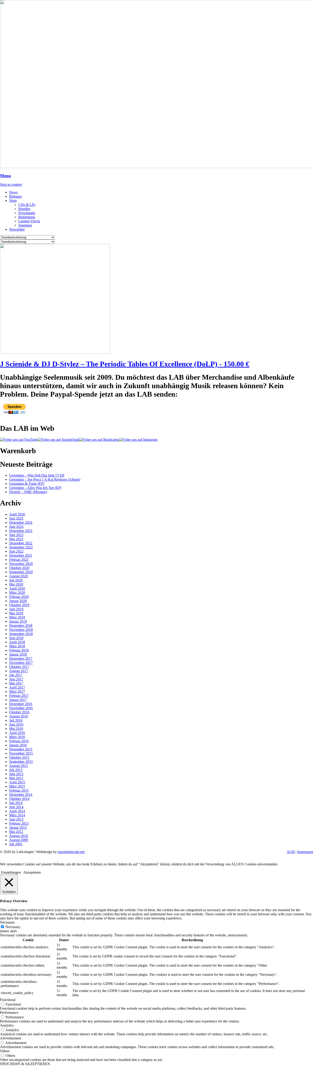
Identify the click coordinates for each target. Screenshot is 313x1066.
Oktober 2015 (19, 757)
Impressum (305, 852)
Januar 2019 (18, 621)
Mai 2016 (16, 729)
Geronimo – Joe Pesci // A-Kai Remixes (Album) (44, 479)
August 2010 (18, 836)
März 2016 (17, 737)
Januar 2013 (18, 827)
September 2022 (21, 547)
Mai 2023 (16, 539)
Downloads (26, 213)
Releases (15, 196)
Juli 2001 (15, 844)
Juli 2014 (15, 803)
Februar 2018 (19, 650)
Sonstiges (25, 225)
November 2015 (21, 753)
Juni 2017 (16, 679)
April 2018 (17, 642)
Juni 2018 (16, 638)
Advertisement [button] (10, 1038)
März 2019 (17, 617)
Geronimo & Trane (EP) (26, 483)
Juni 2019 (16, 609)
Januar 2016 (18, 745)
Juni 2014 (16, 807)
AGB (291, 852)
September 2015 (21, 761)
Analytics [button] (7, 1025)
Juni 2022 (16, 551)
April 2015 (17, 782)
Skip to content (11, 184)
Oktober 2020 (19, 568)
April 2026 (17, 514)
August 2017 (18, 671)
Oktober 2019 (19, 605)
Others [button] (5, 1051)
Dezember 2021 (20, 555)
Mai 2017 (16, 683)
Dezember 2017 (20, 658)
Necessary (12, 927)
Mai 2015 (16, 778)
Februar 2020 (19, 597)
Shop (13, 200)
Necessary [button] (7, 922)
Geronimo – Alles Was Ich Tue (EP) (35, 488)
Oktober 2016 (19, 712)
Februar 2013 (19, 823)
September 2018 (21, 634)
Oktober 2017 (19, 667)
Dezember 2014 (20, 794)
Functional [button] (7, 1000)
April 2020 (17, 588)
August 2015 (18, 766)
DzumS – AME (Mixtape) (28, 492)
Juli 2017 (15, 675)
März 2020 (17, 592)
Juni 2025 (16, 518)
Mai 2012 (16, 832)
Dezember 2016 (20, 704)
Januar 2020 (18, 601)
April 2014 (17, 811)
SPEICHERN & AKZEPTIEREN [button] (25, 1064)
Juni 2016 (16, 724)
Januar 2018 (18, 654)
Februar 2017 (19, 696)
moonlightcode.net (71, 852)
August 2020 (18, 576)
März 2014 (17, 815)
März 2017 (17, 691)
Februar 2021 (19, 560)
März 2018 (17, 646)
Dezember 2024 (20, 522)
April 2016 (17, 733)
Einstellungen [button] (11, 872)
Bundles (24, 209)
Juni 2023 (16, 535)
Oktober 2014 (19, 799)
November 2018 (21, 630)
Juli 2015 (15, 770)
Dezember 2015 (20, 749)
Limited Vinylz (29, 221)
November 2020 (21, 564)
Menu (5, 175)
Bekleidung (26, 217)
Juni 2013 (16, 819)
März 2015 (17, 786)
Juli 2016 (15, 720)
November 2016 (21, 708)
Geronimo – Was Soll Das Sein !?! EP (36, 475)
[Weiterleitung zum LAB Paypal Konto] (14, 413)
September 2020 (21, 572)
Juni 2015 (16, 774)
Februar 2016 (19, 741)
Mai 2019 (16, 613)
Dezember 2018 (20, 625)
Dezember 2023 (20, 531)
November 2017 (21, 663)
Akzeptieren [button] (32, 872)
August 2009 (18, 840)
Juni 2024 (16, 527)
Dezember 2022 (20, 543)
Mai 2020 (16, 584)
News (13, 192)
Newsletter (17, 229)
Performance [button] (9, 1012)
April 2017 (17, 687)
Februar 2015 (19, 790)
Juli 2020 (15, 580)
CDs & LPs (26, 205)
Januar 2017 (18, 700)
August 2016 (18, 716)
